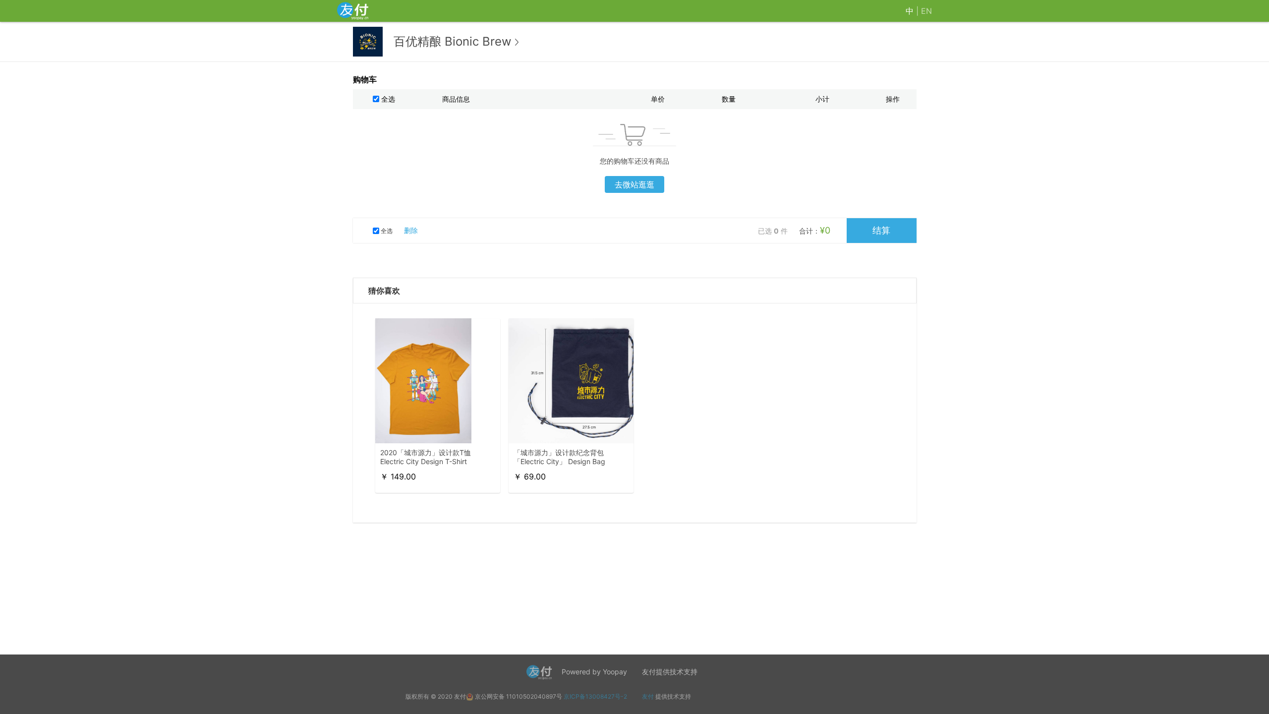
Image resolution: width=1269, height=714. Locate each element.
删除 (411, 230)
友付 (648, 696)
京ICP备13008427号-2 (595, 696)
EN (926, 11)
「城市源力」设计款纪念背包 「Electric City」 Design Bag (559, 457)
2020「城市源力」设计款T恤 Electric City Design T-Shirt (425, 457)
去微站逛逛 (634, 184)
